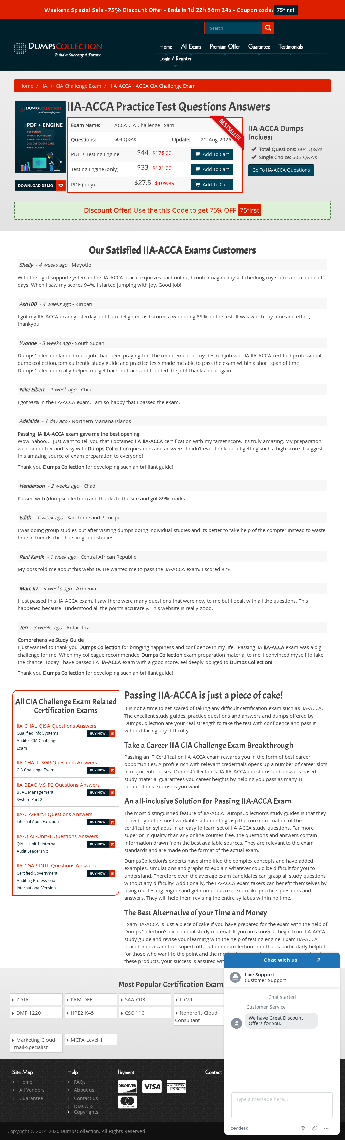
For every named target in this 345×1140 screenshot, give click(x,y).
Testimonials (291, 47)
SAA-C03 (134, 999)
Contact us (86, 1098)
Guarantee (259, 47)
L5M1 (185, 999)
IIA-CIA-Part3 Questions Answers (54, 814)
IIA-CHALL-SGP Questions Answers (57, 762)
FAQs (80, 1082)
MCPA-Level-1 (86, 1039)
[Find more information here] (282, 1043)
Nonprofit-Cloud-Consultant (197, 1016)
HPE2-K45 (81, 1012)
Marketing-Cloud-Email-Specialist (34, 1043)
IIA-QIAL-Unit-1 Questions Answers (57, 836)
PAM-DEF (80, 999)
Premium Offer (225, 47)
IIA (44, 85)
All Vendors (32, 1090)
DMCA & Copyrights (86, 1109)
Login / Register (175, 59)
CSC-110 (134, 1012)
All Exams (191, 47)
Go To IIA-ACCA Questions (281, 170)
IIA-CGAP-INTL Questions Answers (56, 865)
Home (165, 47)
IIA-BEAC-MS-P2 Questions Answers (58, 784)
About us (84, 1090)
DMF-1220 (28, 1012)
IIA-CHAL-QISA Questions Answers (56, 725)
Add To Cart (214, 154)
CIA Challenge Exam (78, 85)
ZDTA (22, 999)
